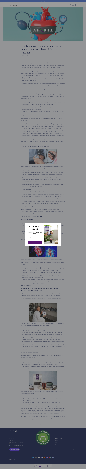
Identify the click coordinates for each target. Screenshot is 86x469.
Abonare (35, 242)
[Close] (59, 224)
